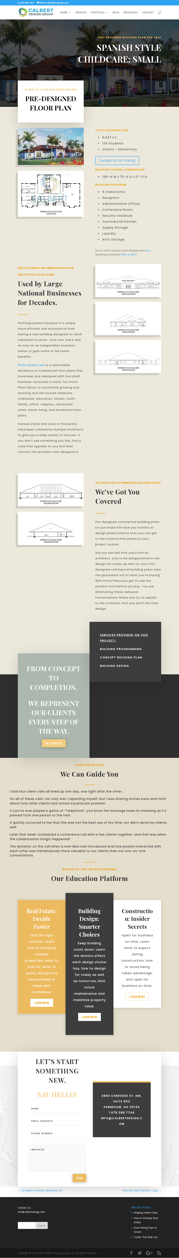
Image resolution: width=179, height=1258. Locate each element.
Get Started (53, 743)
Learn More (42, 1003)
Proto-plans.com (31, 365)
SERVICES (80, 12)
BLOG (116, 12)
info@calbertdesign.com (31, 1212)
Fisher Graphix (128, 254)
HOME (63, 12)
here (148, 250)
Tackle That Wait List (145, 1237)
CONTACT (148, 12)
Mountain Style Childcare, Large (141, 1190)
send (79, 1178)
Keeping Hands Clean (146, 1212)
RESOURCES (131, 12)
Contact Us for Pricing (117, 160)
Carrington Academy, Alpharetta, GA (40, 1190)
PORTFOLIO (98, 12)
